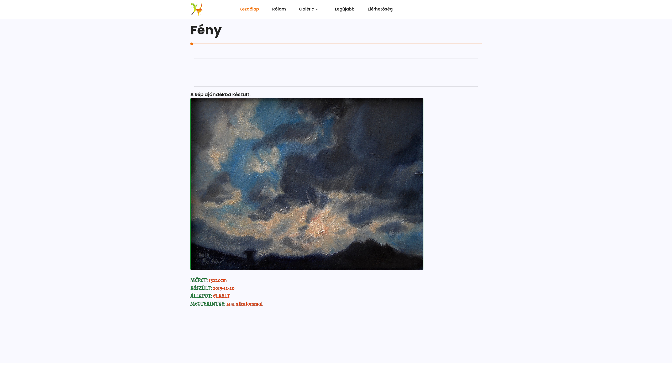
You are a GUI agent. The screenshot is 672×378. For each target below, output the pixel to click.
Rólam (279, 9)
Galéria (306, 9)
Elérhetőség (380, 9)
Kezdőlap (249, 9)
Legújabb (345, 9)
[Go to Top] (667, 365)
